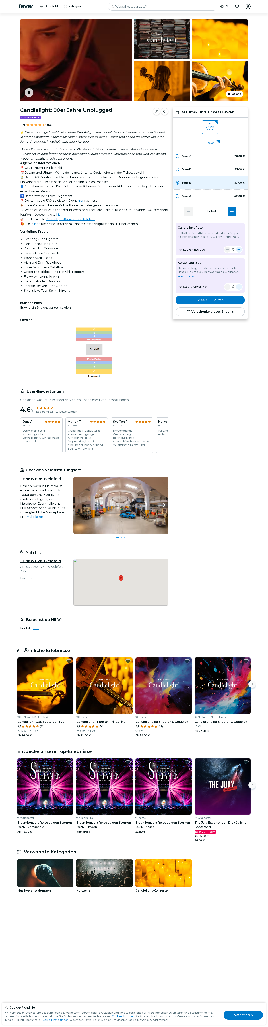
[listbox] (210, 127)
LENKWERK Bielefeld (40, 561)
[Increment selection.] (232, 211)
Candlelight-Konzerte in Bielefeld (70, 219)
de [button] (227, 6)
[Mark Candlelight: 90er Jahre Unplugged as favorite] (164, 111)
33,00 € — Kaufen (210, 300)
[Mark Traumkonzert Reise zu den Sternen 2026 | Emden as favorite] (128, 762)
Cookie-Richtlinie (122, 1016)
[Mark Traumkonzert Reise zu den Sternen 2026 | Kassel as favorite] (187, 762)
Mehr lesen (35, 516)
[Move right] (252, 684)
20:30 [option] (210, 143)
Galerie (236, 94)
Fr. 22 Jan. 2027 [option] (210, 127)
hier (80, 200)
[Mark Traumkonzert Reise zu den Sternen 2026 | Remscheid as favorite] (69, 762)
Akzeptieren (243, 1015)
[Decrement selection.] (188, 211)
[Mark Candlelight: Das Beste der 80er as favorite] (69, 661)
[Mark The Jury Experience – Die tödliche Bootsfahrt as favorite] (246, 762)
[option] (210, 156)
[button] (210, 156)
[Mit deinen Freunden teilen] (156, 111)
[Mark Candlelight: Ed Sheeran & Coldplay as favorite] (187, 661)
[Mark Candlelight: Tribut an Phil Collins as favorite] (128, 661)
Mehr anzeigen (186, 276)
